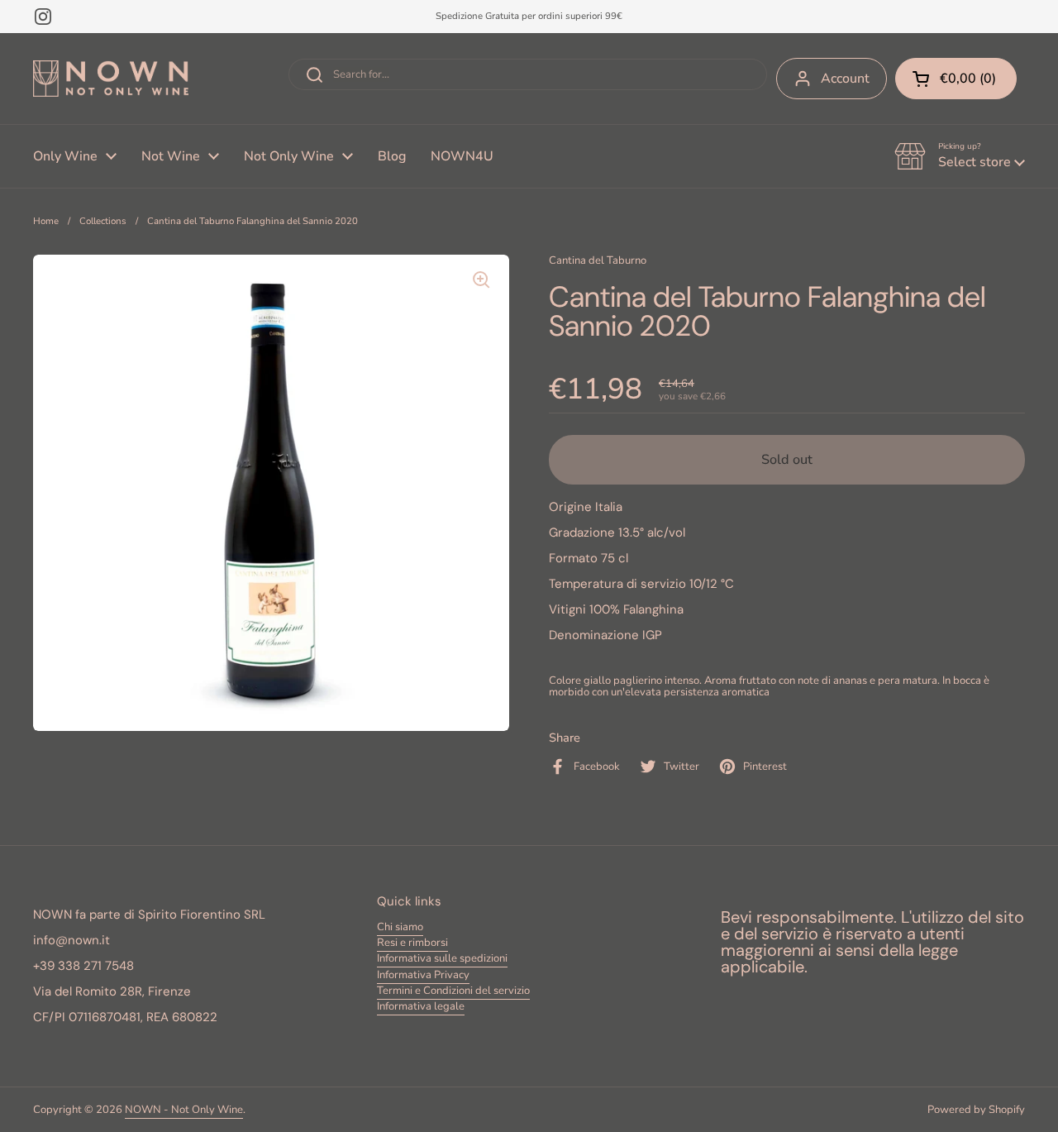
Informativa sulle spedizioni (442, 958)
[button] (959, 156)
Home (46, 221)
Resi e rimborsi (412, 942)
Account (845, 78)
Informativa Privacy (423, 974)
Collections (102, 221)
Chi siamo (400, 926)
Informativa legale (421, 1006)
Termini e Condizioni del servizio (453, 990)
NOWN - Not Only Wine (184, 1109)
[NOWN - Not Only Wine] (110, 79)
